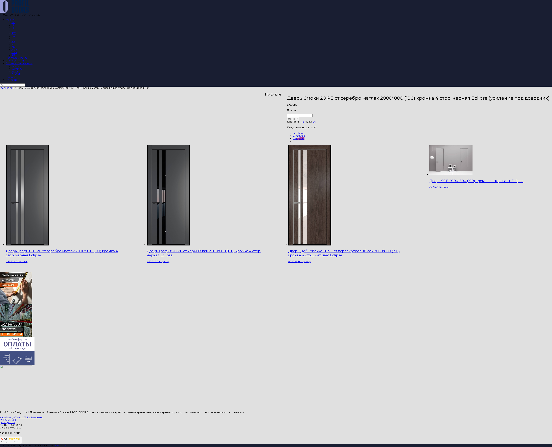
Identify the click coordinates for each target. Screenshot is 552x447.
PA (13, 36)
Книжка (16, 66)
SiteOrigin (61, 445)
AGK (14, 47)
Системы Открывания (19, 63)
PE (13, 25)
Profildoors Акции (16, 60)
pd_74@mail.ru (7, 422)
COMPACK (17, 69)
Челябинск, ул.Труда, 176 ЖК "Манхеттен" (21, 417)
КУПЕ (15, 71)
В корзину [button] (22, 261)
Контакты (11, 79)
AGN (14, 52)
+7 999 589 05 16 (8, 420)
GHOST (16, 74)
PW (14, 33)
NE (13, 41)
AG (13, 55)
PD (13, 22)
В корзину (293, 119)
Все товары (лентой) (18, 58)
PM (13, 28)
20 (314, 121)
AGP (14, 49)
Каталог (10, 19)
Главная (4, 88)
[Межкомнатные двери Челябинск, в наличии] (14, 12)
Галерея (11, 77)
